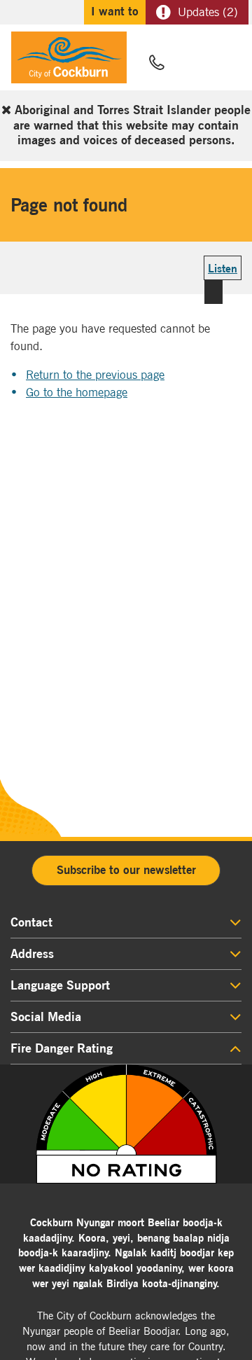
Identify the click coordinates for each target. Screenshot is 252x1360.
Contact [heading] (31, 922)
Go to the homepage (76, 392)
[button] (190, 64)
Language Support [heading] (60, 985)
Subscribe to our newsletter (126, 870)
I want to (115, 11)
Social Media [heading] (45, 1017)
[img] (126, 1124)
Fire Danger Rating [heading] (61, 1048)
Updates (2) (208, 12)
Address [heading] (32, 954)
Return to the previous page (95, 375)
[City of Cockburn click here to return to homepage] (69, 61)
